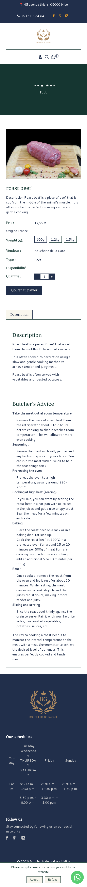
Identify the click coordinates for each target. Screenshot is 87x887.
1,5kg (70, 239)
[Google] (60, 16)
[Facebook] (54, 16)
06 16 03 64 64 (32, 16)
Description (19, 315)
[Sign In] (40, 57)
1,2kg (55, 239)
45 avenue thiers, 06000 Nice (46, 4)
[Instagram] (67, 16)
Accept (34, 879)
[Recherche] (47, 57)
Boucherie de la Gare (49, 250)
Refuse (52, 879)
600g (41, 239)
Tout (43, 92)
